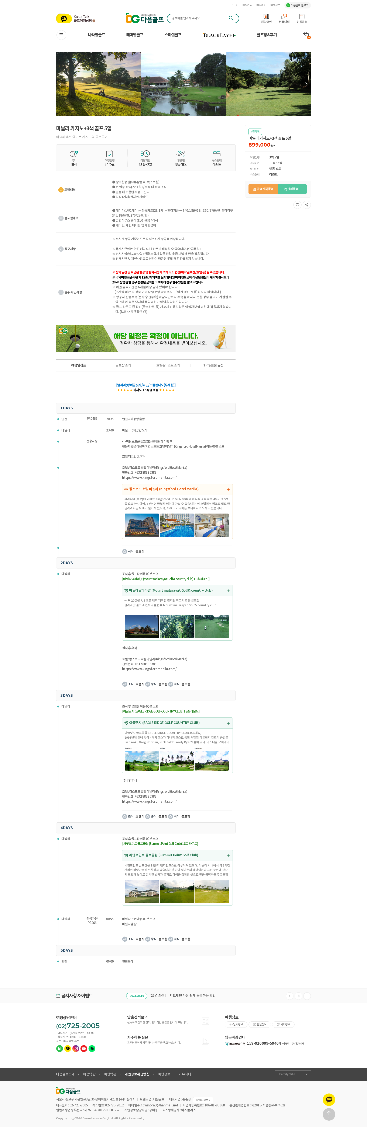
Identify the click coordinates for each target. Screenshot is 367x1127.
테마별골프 (134, 34)
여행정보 (275, 5)
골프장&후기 (267, 34)
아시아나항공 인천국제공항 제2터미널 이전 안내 (189, 996)
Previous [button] (61, 84)
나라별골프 (96, 34)
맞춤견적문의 (265, 189)
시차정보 (285, 1024)
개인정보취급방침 (137, 1074)
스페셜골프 (172, 34)
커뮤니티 (185, 1074)
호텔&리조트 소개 (168, 365)
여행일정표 (78, 365)
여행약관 (110, 1074)
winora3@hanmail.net (161, 1105)
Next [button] (306, 84)
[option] (98, 84)
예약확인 (261, 5)
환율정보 (262, 1024)
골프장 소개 (123, 365)
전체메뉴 (61, 35)
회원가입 (247, 5)
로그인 (234, 5)
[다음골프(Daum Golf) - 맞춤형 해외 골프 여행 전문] (145, 18)
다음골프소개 (65, 1074)
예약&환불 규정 (213, 365)
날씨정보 (238, 1024)
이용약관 (89, 1074)
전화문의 (293, 189)
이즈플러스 (188, 1110)
